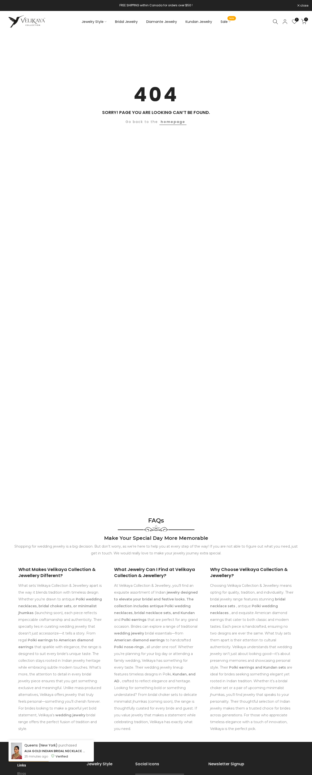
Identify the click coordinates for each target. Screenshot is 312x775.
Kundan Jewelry (198, 21)
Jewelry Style (93, 21)
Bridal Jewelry (126, 21)
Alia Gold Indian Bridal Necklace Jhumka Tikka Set (55, 751)
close (10, 5)
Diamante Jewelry (161, 21)
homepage (173, 121)
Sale (227, 21)
